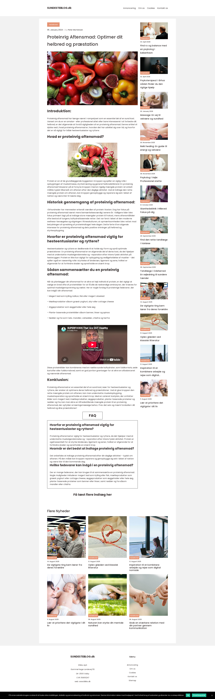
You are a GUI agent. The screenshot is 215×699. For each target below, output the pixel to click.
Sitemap (132, 680)
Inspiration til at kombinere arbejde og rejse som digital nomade (152, 371)
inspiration (145, 38)
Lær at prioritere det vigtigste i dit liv (151, 404)
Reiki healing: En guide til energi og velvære (153, 148)
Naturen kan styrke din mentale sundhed (105, 624)
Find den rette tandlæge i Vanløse (154, 241)
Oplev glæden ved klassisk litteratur (150, 338)
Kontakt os (162, 8)
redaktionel (53, 24)
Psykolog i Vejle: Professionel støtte (151, 179)
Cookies (151, 8)
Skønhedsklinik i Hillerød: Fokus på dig (153, 210)
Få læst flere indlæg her (92, 494)
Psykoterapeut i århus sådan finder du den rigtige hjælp (152, 84)
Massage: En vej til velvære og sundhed (151, 116)
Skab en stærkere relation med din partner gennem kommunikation (146, 625)
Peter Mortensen (75, 30)
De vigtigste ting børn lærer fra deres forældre (154, 307)
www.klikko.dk (84, 681)
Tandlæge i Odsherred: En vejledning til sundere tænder (153, 274)
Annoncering (129, 8)
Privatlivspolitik (199, 695)
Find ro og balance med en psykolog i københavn (153, 49)
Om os (141, 8)
